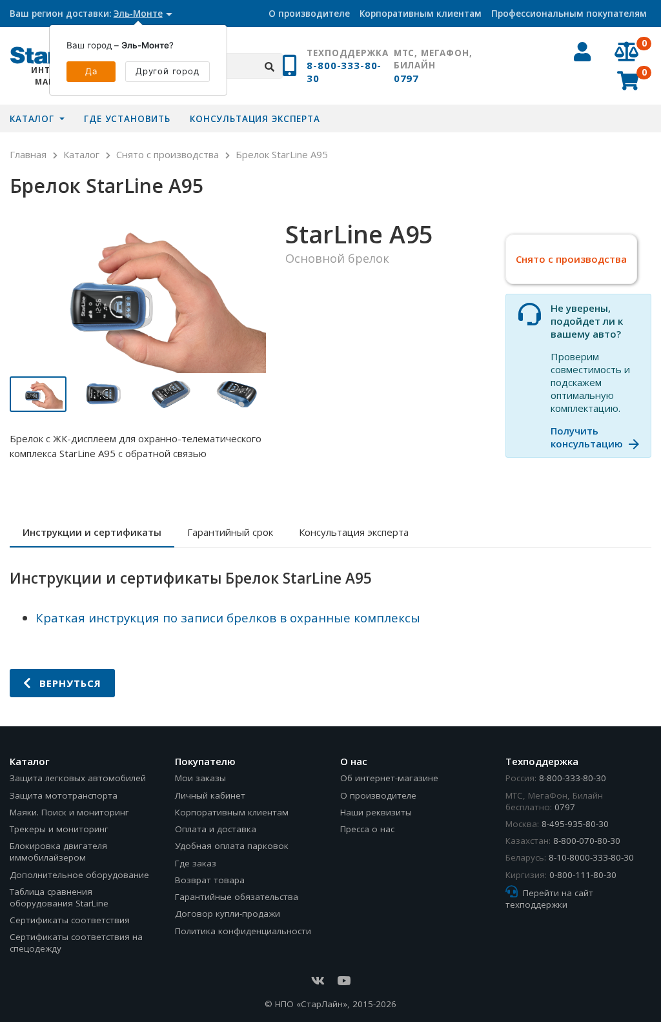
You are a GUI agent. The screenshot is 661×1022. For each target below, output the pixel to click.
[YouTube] (343, 981)
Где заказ (195, 863)
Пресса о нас (367, 829)
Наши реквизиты (376, 812)
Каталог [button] (33, 119)
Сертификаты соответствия (70, 920)
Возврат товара (210, 880)
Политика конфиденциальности (243, 931)
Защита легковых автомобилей (78, 778)
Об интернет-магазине (389, 778)
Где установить (127, 119)
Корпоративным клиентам (421, 13)
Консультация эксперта (255, 119)
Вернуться (68, 683)
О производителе (309, 13)
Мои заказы (200, 778)
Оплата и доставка (215, 829)
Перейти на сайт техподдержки (549, 898)
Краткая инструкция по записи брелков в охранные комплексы (228, 617)
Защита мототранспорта (63, 795)
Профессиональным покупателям (569, 13)
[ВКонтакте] (317, 981)
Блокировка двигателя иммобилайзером (58, 851)
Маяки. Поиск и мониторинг (69, 812)
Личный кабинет (210, 795)
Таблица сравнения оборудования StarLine (59, 897)
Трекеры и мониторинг (59, 829)
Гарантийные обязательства (236, 897)
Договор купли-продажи (227, 913)
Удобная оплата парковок (232, 846)
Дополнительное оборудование (79, 875)
